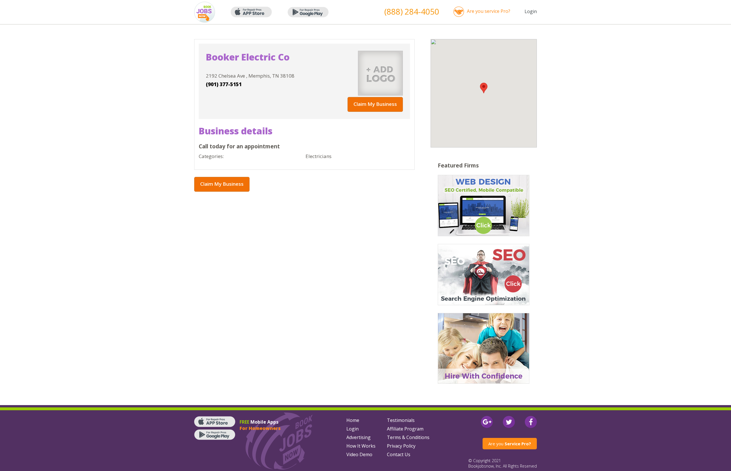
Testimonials (401, 420)
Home (352, 420)
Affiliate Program (405, 429)
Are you (509, 443)
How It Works (360, 446)
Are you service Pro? (488, 11)
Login (531, 11)
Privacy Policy (401, 446)
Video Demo (359, 454)
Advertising (358, 437)
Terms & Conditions (408, 437)
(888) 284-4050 (411, 11)
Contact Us (398, 454)
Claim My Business (375, 104)
